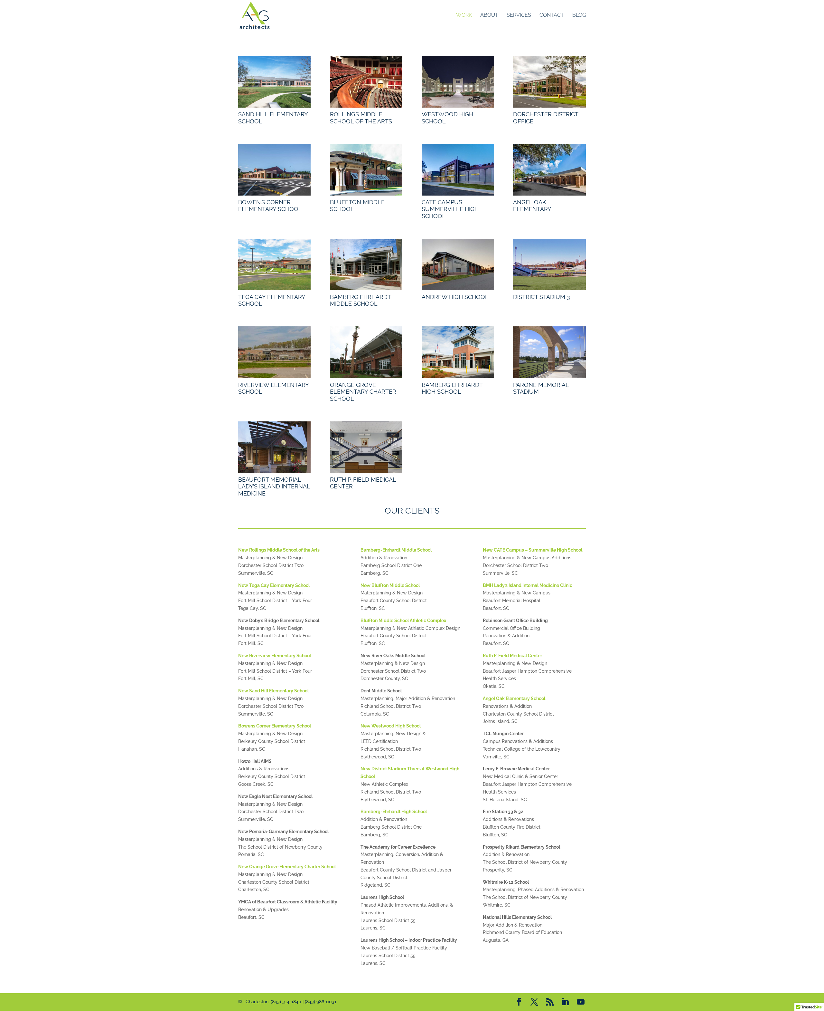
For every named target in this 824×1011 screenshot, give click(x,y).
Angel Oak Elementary (532, 206)
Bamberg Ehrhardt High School (452, 388)
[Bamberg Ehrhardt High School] (458, 352)
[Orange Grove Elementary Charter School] (366, 352)
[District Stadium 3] (549, 264)
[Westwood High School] (458, 82)
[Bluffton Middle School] (366, 170)
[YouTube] (581, 1002)
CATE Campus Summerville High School (450, 209)
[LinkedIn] (565, 1002)
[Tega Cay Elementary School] (274, 264)
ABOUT (489, 15)
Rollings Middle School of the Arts (361, 118)
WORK (464, 15)
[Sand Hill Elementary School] (274, 82)
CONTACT (551, 15)
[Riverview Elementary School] (274, 352)
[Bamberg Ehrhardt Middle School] (366, 264)
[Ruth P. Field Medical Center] (366, 447)
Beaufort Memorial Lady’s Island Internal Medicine (274, 486)
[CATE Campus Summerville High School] (458, 170)
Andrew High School (455, 297)
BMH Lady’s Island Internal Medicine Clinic (527, 585)
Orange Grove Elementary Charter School (363, 391)
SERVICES (519, 15)
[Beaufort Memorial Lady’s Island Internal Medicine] (274, 447)
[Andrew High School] (458, 264)
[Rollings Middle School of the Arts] (366, 82)
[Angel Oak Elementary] (549, 170)
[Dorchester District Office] (549, 82)
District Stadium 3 (541, 297)
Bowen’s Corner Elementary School (270, 206)
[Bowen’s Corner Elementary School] (274, 170)
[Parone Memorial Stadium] (549, 352)
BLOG (579, 15)
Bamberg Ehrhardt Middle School (360, 300)
